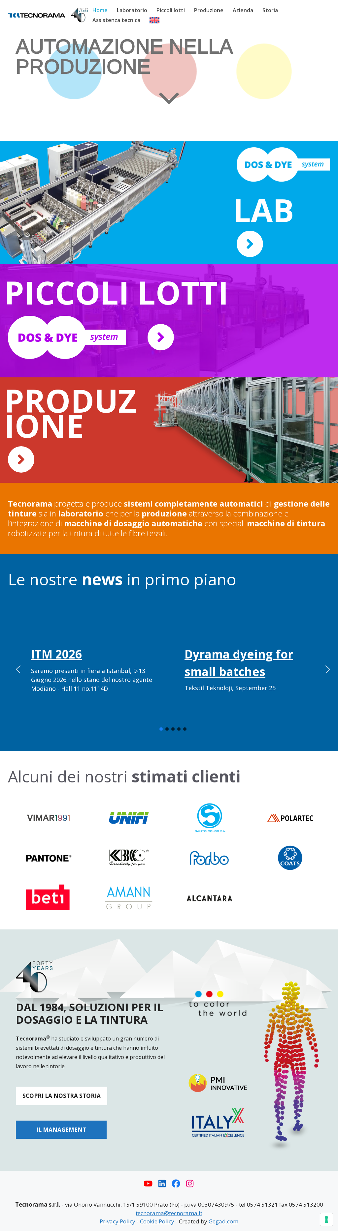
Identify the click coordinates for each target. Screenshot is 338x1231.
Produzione (208, 10)
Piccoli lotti (170, 10)
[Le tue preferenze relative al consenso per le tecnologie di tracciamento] (326, 1219)
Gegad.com (223, 1221)
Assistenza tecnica (116, 20)
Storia (270, 10)
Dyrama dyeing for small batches (239, 662)
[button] (18, 669)
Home (100, 10)
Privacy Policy (117, 1221)
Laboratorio (132, 10)
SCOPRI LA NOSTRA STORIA (61, 1095)
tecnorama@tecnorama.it (169, 1213)
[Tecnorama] (48, 14)
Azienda (243, 10)
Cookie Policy (157, 1221)
